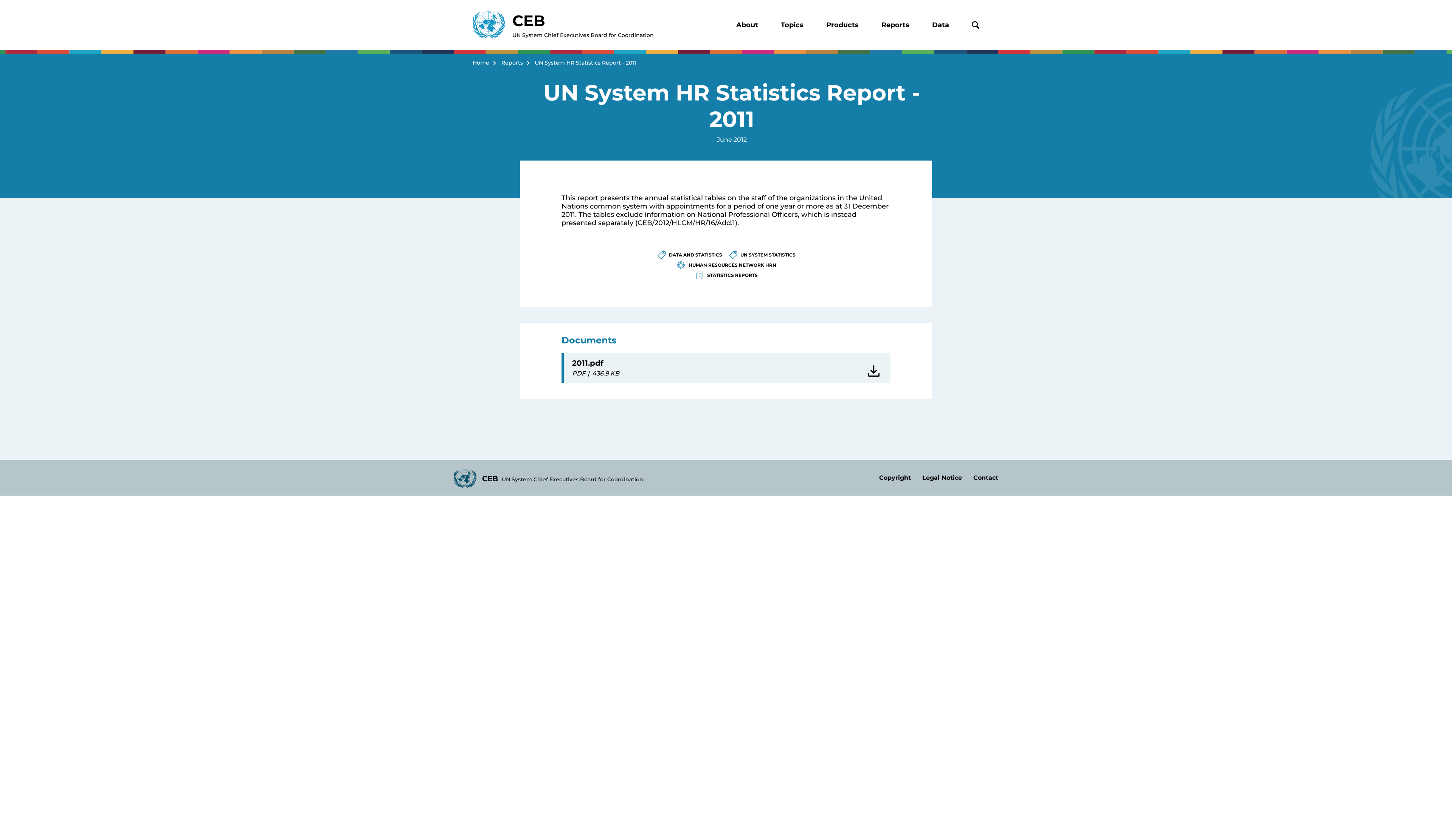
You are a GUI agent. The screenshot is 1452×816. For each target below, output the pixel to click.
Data (940, 25)
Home (481, 62)
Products (842, 25)
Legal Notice (942, 477)
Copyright (895, 477)
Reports (895, 25)
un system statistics (768, 255)
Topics (792, 25)
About (747, 25)
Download (875, 368)
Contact (985, 477)
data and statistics (695, 255)
